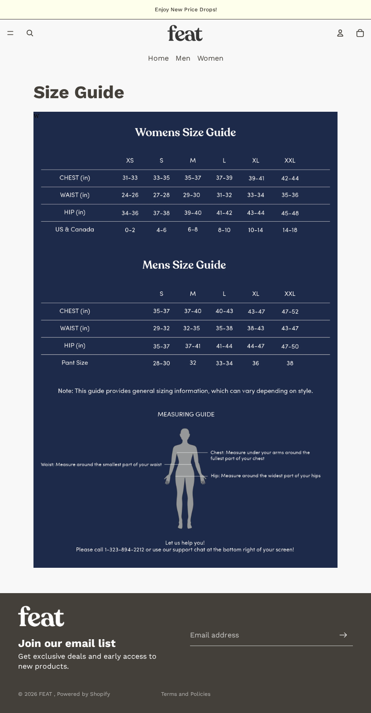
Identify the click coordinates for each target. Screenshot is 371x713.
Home (158, 58)
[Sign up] (343, 635)
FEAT (46, 694)
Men (183, 58)
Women (210, 58)
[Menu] (10, 33)
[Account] (340, 33)
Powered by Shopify (83, 694)
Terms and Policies (185, 694)
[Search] (30, 33)
